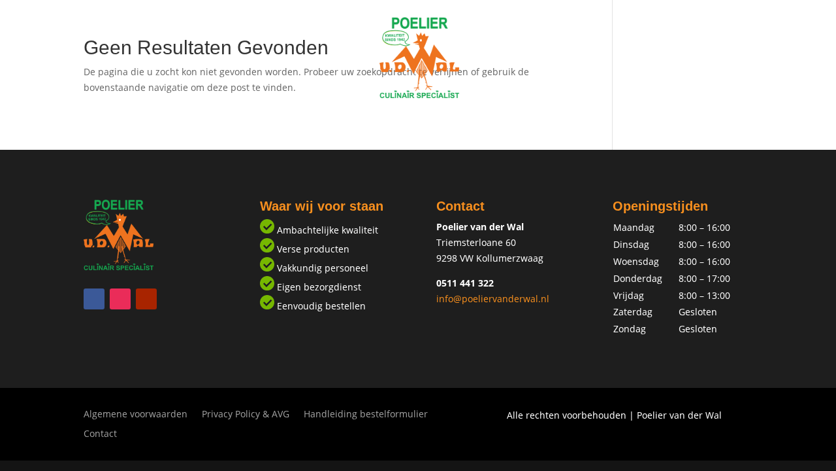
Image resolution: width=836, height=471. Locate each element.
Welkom (332, 123)
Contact (504, 123)
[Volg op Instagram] (120, 298)
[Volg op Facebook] (94, 298)
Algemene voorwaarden (135, 415)
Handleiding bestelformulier (366, 415)
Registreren (398, 123)
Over (456, 123)
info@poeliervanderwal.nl (492, 298)
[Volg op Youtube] (146, 298)
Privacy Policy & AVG (245, 415)
